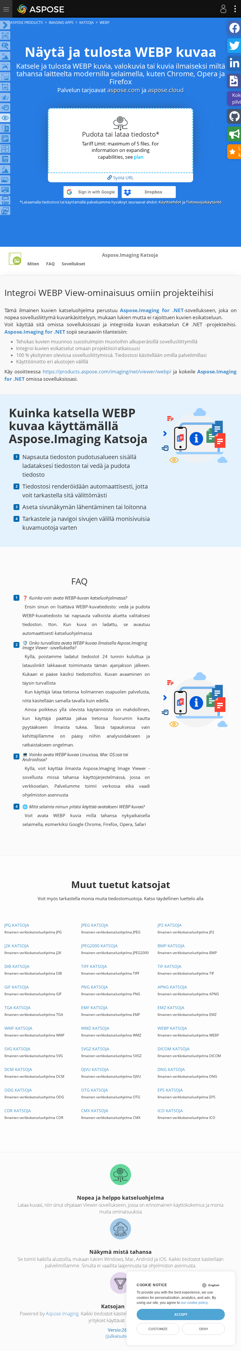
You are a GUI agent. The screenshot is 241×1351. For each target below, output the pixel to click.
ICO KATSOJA (170, 1110)
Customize (158, 1329)
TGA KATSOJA (17, 1007)
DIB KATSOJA (16, 966)
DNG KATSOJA (171, 1069)
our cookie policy (194, 1303)
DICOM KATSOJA (174, 1049)
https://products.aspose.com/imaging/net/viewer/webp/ (107, 371)
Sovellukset (73, 263)
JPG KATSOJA (16, 925)
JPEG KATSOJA (94, 925)
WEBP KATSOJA (172, 1028)
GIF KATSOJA (16, 987)
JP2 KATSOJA (170, 925)
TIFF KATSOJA (94, 966)
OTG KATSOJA (94, 1090)
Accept (181, 1314)
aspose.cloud (166, 90)
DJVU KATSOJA (95, 1069)
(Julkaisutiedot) (121, 1336)
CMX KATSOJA (94, 1110)
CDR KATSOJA (17, 1110)
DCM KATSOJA (18, 1069)
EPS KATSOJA (170, 1090)
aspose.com (123, 90)
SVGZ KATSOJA (95, 1049)
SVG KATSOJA (17, 1049)
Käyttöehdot (170, 202)
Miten (33, 263)
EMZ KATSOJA (171, 1007)
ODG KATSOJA (18, 1090)
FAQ (50, 263)
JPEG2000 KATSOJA (99, 945)
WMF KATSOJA (18, 1028)
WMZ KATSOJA (95, 1028)
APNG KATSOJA (172, 987)
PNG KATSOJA (94, 987)
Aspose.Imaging (62, 1313)
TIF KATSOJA (169, 966)
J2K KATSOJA (16, 945)
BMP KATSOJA (171, 945)
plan (138, 157)
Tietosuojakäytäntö (204, 202)
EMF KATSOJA (94, 1007)
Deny (203, 1329)
